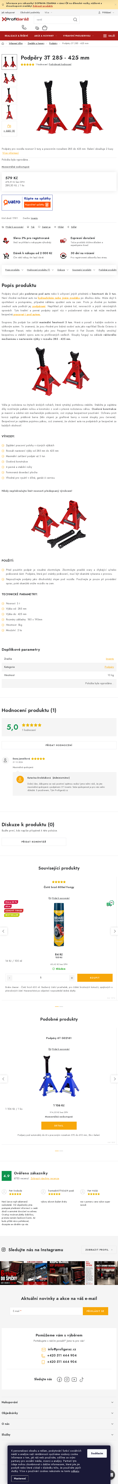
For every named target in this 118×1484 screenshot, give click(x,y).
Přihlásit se (95, 1311)
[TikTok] (81, 1379)
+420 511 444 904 (25, 27)
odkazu (75, 1471)
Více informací (10, 153)
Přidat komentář (34, 841)
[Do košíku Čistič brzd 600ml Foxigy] (95, 978)
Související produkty (81, 269)
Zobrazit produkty (43, 6)
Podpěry (109, 667)
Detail (59, 1126)
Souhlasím (97, 1453)
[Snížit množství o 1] (9, 978)
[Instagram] (66, 1379)
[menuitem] (16, 35)
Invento (34, 218)
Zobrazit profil (97, 1249)
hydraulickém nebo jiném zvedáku (59, 298)
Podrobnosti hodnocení (60, 64)
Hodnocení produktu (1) (38, 269)
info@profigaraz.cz (62, 1349)
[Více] (109, 35)
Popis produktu (12, 269)
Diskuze (61, 269)
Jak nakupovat (8, 12)
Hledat (75, 20)
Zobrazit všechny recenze (45, 1178)
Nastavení (20, 1478)
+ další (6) (9, 131)
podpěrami (38, 306)
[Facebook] (59, 1379)
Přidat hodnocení (59, 745)
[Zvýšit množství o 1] (72, 978)
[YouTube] (74, 1379)
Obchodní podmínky (30, 12)
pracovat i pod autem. (27, 314)
